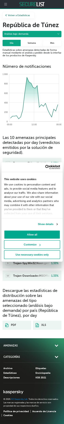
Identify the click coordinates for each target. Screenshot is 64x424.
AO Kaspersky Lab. (19, 399)
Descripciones (11, 377)
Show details (45, 224)
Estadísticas (10, 373)
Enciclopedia (43, 373)
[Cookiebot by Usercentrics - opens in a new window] (45, 167)
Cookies (8, 415)
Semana (32, 43)
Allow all (32, 234)
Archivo (7, 368)
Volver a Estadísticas (19, 15)
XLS (43, 325)
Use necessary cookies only (32, 254)
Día (11, 43)
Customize (30, 244)
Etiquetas (40, 368)
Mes (52, 43)
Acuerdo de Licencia (44, 411)
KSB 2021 (40, 377)
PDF (13, 325)
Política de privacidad (16, 411)
